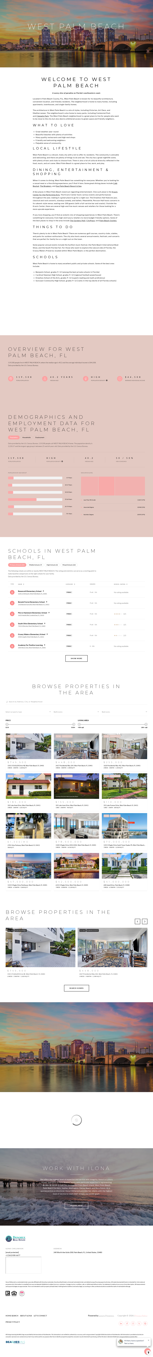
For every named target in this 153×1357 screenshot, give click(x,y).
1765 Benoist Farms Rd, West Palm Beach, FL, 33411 (33, 604)
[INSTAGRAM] (133, 1323)
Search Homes (76, 988)
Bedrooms (106, 712)
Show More (76, 658)
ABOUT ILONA (26, 1316)
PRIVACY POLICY (13, 1322)
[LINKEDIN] (121, 1323)
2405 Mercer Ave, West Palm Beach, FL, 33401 (32, 647)
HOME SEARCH (12, 1316)
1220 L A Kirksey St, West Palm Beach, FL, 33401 (32, 594)
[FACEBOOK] (127, 1323)
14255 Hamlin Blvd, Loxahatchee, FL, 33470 (31, 615)
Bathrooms (58, 712)
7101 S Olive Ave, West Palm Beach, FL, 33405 (31, 626)
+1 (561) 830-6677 (13, 1255)
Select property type (14, 712)
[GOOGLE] (145, 1323)
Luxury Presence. (106, 1316)
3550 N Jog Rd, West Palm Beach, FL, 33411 (31, 637)
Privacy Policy (141, 1316)
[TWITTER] (139, 1323)
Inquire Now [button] (76, 1205)
